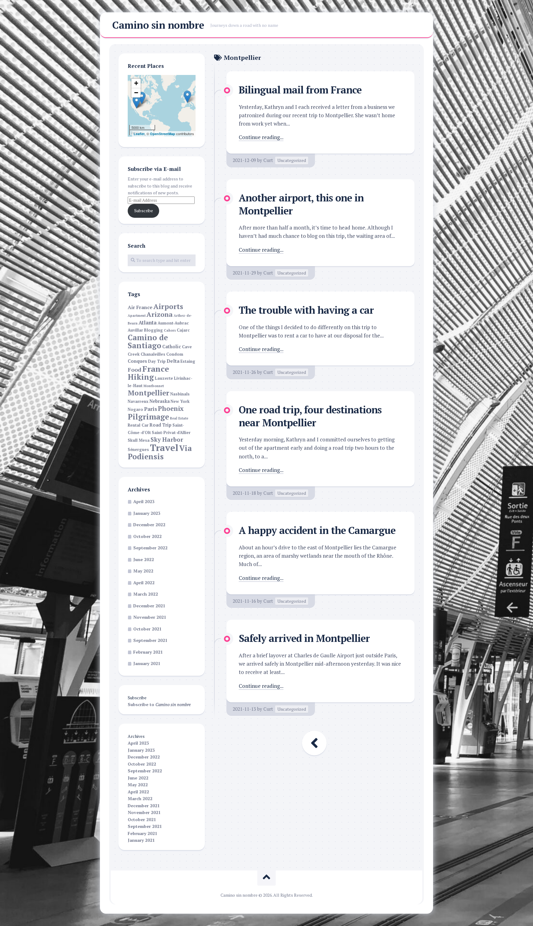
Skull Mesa (139, 440)
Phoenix (171, 408)
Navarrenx (138, 401)
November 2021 (149, 617)
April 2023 (144, 501)
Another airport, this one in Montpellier (301, 204)
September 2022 (150, 548)
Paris (150, 409)
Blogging (153, 330)
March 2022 (145, 594)
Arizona (160, 314)
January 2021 (146, 663)
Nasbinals (180, 394)
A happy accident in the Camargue (317, 530)
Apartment (137, 315)
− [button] (136, 93)
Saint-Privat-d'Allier (171, 432)
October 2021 (147, 629)
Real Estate (179, 418)
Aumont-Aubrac (173, 323)
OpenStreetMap (162, 133)
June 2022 (143, 559)
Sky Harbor (167, 439)
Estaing (187, 361)
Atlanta (147, 322)
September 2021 (150, 640)
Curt (268, 160)
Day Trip (157, 361)
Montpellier (148, 392)
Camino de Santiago (148, 341)
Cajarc (183, 330)
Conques (137, 361)
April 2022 (144, 582)
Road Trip (160, 425)
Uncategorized (291, 160)
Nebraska (159, 401)
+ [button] (136, 83)
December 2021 (149, 606)
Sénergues (138, 449)
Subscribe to (159, 704)
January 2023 (146, 513)
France (155, 368)
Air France (140, 307)
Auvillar (135, 330)
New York (180, 401)
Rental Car (138, 425)
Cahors (170, 330)
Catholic (171, 346)
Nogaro (135, 409)
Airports (168, 306)
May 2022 (143, 571)
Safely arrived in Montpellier (304, 638)
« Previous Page (314, 743)
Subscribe (143, 210)
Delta (173, 361)
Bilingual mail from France (300, 89)
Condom (174, 354)
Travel (164, 447)
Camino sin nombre (158, 25)
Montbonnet (153, 386)
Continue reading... (261, 137)
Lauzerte (164, 378)
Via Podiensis (160, 452)
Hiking (141, 377)
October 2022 (147, 536)
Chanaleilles (153, 354)
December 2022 (149, 524)
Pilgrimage (148, 417)
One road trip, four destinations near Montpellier (310, 416)
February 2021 (148, 652)
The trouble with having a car (306, 310)
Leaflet (139, 133)
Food (134, 369)
